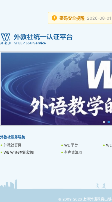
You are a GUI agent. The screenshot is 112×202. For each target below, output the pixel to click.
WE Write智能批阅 (19, 152)
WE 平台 (71, 145)
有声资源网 (73, 152)
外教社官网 (13, 145)
